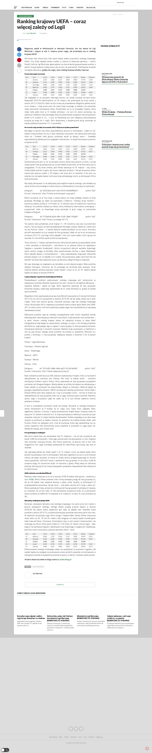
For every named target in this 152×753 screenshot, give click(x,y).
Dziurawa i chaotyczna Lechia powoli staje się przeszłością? (116, 145)
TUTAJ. (31, 479)
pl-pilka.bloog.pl (64, 559)
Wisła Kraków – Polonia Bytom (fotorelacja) (117, 113)
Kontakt (80, 7)
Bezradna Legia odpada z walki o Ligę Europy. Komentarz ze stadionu (31, 617)
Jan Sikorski (31, 33)
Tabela (45, 7)
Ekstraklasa (26, 7)
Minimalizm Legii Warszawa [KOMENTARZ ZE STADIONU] (88, 617)
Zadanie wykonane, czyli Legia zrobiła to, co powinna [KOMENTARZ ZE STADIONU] (119, 618)
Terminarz (55, 7)
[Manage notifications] (147, 748)
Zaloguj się (90, 7)
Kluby (37, 7)
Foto (64, 7)
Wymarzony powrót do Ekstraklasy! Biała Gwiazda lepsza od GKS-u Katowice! (115, 79)
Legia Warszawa (38, 567)
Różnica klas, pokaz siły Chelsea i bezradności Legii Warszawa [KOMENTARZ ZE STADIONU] (60, 618)
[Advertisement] (118, 29)
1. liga (104, 108)
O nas (71, 7)
